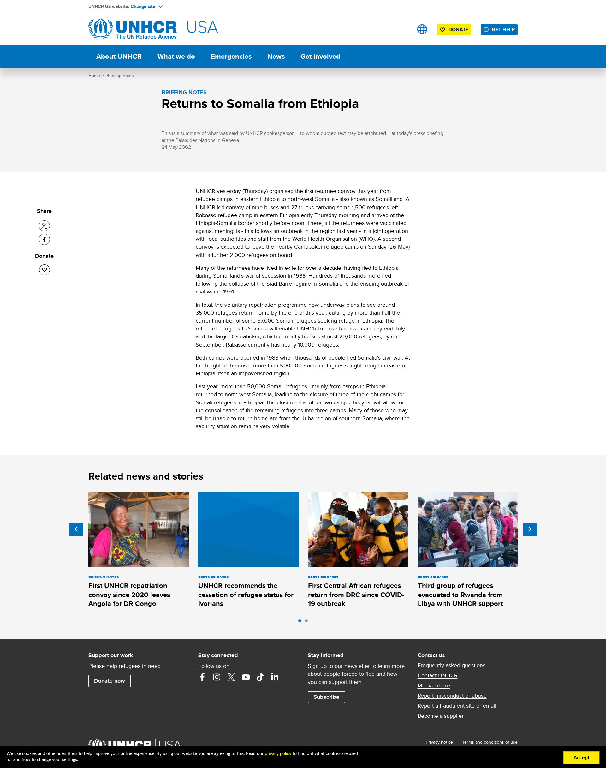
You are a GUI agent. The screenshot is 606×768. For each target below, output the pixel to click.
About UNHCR (119, 56)
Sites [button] (422, 29)
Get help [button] (503, 29)
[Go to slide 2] (308, 622)
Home (94, 75)
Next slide (530, 529)
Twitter (231, 677)
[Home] (132, 29)
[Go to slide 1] (301, 622)
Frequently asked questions (451, 665)
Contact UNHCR (438, 675)
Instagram (217, 677)
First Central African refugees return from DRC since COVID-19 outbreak (356, 594)
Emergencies (231, 56)
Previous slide (76, 529)
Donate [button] (458, 29)
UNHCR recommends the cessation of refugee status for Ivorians (246, 594)
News (276, 56)
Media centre (434, 685)
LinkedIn (275, 677)
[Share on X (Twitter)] (44, 225)
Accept (581, 757)
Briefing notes (120, 75)
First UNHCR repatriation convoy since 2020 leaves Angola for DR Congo (129, 594)
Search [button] (402, 29)
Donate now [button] (109, 681)
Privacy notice (439, 742)
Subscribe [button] (326, 697)
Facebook (202, 677)
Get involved (320, 56)
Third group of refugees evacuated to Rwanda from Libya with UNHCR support (460, 594)
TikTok (260, 677)
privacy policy (278, 754)
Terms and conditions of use (490, 742)
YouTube (246, 677)
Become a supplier (441, 715)
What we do (176, 56)
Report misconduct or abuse (452, 695)
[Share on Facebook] (44, 239)
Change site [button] (143, 6)
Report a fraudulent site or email (457, 705)
